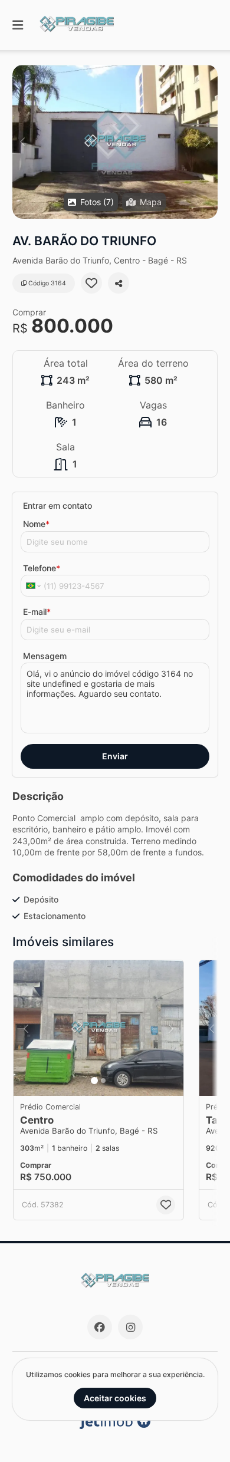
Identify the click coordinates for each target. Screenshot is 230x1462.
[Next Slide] (208, 142)
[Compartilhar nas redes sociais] (118, 283)
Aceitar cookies (115, 1398)
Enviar (115, 756)
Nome (36, 524)
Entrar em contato (57, 505)
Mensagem (45, 656)
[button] (115, 142)
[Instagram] (130, 1327)
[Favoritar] (91, 283)
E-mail (37, 612)
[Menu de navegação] (17, 25)
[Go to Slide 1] (94, 1080)
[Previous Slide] (22, 142)
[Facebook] (99, 1327)
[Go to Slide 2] (103, 1080)
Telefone (41, 568)
